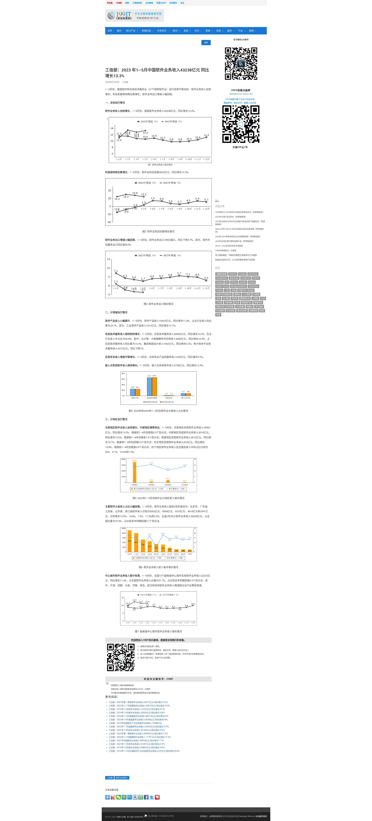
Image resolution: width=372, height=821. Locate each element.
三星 (227, 290)
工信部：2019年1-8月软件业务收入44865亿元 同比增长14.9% (137, 747)
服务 (229, 30)
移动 (175, 30)
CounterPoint (221, 278)
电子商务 (259, 306)
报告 (119, 30)
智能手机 (258, 302)
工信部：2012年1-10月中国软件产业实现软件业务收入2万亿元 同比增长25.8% (144, 751)
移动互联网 (242, 310)
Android (232, 274)
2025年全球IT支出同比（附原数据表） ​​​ (231, 217)
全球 (218, 298)
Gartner (256, 278)
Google (219, 282)
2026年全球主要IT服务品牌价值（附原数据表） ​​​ (235, 241)
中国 (233, 290)
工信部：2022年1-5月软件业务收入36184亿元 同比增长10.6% (137, 730)
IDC (227, 282)
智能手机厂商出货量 (224, 306)
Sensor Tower (222, 286)
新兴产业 (130, 30)
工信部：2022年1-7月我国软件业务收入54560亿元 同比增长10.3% (139, 726)
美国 (262, 310)
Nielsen (243, 282)
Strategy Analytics (238, 286)
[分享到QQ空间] (124, 797)
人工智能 (247, 294)
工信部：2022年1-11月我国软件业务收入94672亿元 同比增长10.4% (139, 706)
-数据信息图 (221, 274)
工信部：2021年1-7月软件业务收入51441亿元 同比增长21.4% (137, 744)
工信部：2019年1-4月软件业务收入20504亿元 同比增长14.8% (137, 712)
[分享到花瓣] (157, 797)
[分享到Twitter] (151, 797)
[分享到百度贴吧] (135, 797)
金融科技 (146, 30)
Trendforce (253, 286)
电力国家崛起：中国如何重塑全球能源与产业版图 (236, 255)
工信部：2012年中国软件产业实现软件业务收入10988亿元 (135, 723)
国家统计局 (245, 298)
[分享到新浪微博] (113, 797)
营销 (207, 30)
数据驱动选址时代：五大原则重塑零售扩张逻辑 (235, 260)
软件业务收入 (122, 778)
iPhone (234, 282)
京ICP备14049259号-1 (136, 817)
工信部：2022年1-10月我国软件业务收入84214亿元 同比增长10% (138, 716)
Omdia (252, 282)
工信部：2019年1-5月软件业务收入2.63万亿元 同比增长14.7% (137, 709)
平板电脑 (229, 302)
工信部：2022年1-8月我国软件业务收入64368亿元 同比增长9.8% (138, 719)
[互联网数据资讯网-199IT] (124, 15)
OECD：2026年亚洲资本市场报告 (229, 246)
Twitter (219, 290)
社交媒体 (220, 310)
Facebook (245, 278)
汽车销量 (240, 306)
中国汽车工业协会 (245, 290)
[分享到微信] (118, 797)
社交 (197, 30)
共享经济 (162, 30)
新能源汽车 (247, 302)
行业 (240, 30)
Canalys (242, 274)
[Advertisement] (223, 15)
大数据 (255, 298)
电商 (186, 30)
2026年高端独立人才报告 (225, 250)
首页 (110, 30)
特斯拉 (249, 306)
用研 (251, 30)
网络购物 (253, 310)
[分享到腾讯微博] (129, 797)
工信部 (125, 82)
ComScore (252, 274)
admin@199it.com (247, 816)
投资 (218, 30)
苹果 (218, 315)
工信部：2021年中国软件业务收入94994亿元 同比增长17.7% (136, 740)
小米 (263, 298)
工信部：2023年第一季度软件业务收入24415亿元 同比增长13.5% (138, 702)
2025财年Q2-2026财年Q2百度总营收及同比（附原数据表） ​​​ (240, 212)
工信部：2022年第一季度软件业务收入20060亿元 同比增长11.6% (138, 733)
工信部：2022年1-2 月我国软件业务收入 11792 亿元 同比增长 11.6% (140, 737)
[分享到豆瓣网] (140, 797)
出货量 (226, 298)
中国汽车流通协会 (223, 294)
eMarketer (234, 278)
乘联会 (237, 294)
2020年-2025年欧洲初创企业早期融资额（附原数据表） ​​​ (238, 236)
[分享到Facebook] (146, 797)
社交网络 (230, 310)
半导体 (234, 298)
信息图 (256, 294)
